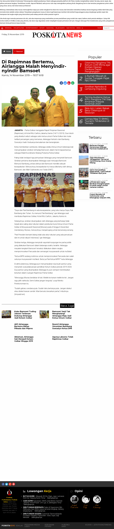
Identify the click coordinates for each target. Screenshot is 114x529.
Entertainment (32, 28)
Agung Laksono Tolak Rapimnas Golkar (62, 338)
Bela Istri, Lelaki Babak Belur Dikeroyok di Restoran (97, 110)
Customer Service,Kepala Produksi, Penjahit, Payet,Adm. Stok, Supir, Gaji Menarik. (42, 515)
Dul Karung (96, 506)
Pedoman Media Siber (32, 525)
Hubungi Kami (66, 525)
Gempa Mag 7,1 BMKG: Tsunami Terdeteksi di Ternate (97, 121)
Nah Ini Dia (70, 28)
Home (8, 51)
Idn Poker (71, 1)
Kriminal (8, 28)
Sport (42, 28)
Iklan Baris (60, 28)
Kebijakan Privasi (49, 525)
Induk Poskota (74, 506)
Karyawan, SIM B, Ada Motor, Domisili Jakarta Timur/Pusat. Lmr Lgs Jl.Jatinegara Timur (42, 502)
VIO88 (13, 21)
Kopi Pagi (85, 506)
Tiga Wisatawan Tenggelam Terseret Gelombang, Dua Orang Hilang (100, 160)
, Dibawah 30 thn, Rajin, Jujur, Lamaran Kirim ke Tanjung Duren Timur (43, 497)
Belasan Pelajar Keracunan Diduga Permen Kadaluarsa (99, 147)
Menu (78, 28)
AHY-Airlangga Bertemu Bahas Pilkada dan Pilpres (23, 326)
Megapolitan (19, 28)
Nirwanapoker (28, 1)
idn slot (25, 18)
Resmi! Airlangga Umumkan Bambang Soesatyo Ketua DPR (62, 326)
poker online (109, 3)
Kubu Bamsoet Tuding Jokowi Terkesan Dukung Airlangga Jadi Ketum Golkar (25, 314)
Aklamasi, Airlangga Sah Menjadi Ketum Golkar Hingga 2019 (23, 339)
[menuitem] (2, 28)
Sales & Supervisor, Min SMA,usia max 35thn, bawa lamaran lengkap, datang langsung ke (43, 509)
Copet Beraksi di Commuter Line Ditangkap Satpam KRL (100, 196)
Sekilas (19, 526)
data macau (18, 10)
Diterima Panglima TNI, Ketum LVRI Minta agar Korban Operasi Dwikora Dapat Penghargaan (98, 67)
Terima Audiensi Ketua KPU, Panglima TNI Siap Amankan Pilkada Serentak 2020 (98, 100)
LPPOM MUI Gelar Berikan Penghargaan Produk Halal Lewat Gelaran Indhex (100, 184)
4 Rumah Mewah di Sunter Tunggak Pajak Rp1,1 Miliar (97, 78)
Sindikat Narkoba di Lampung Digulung (95, 87)
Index (100, 28)
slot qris (71, 21)
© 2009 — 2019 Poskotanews (98, 525)
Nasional (50, 28)
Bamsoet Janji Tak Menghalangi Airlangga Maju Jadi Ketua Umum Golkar (62, 314)
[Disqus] (38, 382)
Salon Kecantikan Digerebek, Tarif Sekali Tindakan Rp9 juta (100, 171)
